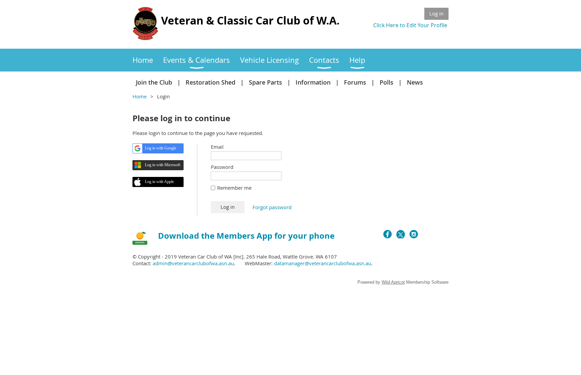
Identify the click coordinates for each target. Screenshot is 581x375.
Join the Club (154, 82)
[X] (400, 234)
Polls (386, 82)
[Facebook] (387, 234)
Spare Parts (265, 82)
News (415, 82)
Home (139, 96)
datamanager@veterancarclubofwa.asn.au (322, 263)
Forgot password (272, 207)
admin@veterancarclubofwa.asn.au (193, 263)
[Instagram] (414, 234)
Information (313, 82)
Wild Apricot (393, 282)
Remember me (234, 187)
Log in (436, 13)
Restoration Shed (210, 82)
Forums (355, 82)
